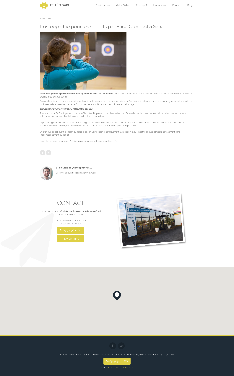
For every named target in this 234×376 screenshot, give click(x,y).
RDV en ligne (70, 238)
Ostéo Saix (59, 5)
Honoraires (159, 5)
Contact (176, 5)
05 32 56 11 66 (71, 230)
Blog (190, 5)
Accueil (42, 19)
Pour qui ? (141, 5)
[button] (117, 296)
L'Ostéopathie (102, 5)
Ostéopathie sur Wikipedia (120, 367)
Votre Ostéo (123, 5)
